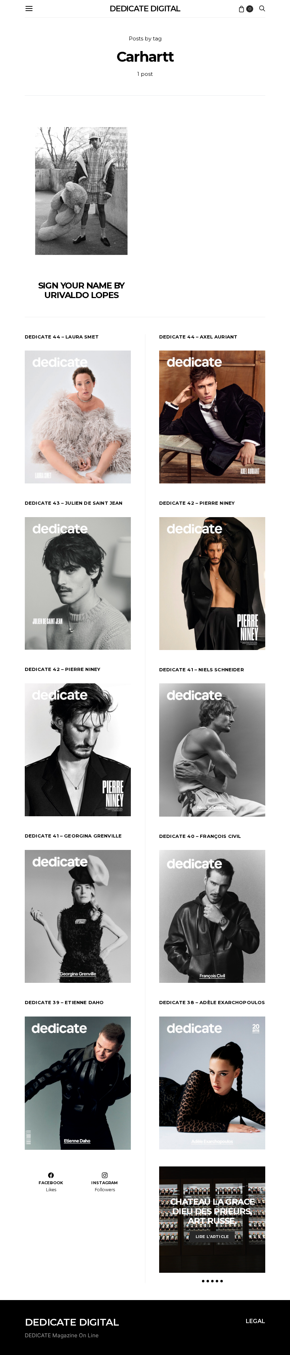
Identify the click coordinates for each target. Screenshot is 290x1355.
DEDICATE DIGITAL (145, 8)
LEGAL (255, 1321)
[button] (203, 1281)
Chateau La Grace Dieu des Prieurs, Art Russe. (212, 1211)
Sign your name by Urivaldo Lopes (81, 290)
